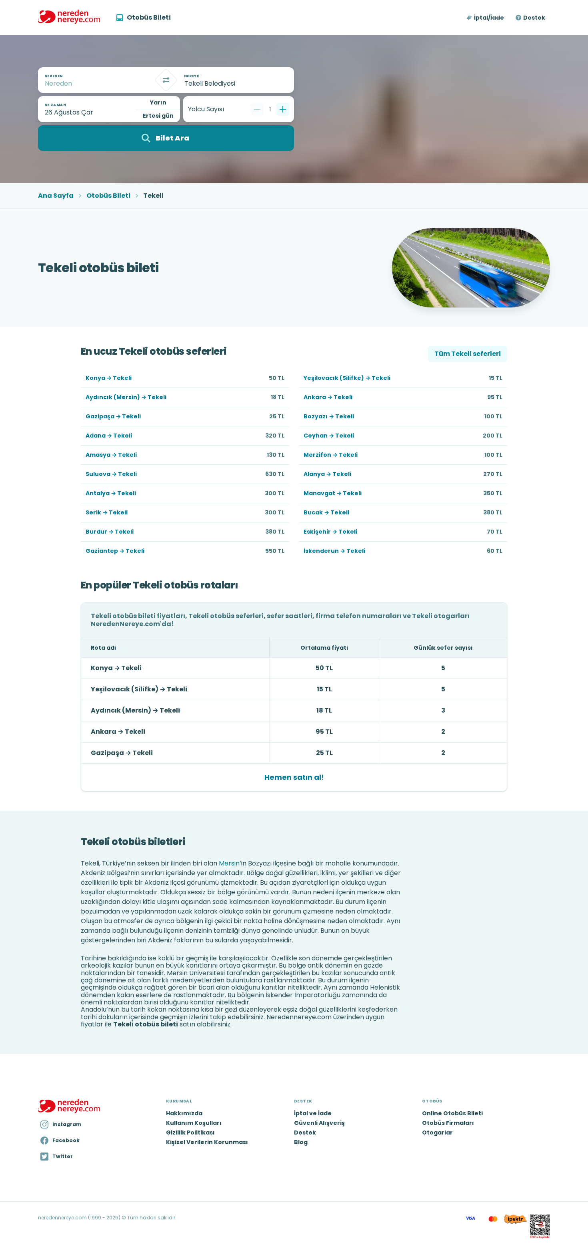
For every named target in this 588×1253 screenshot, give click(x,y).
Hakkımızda (184, 1113)
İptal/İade (489, 17)
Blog (301, 1142)
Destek (534, 17)
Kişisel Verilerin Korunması (207, 1142)
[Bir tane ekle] (282, 109)
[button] (486, 17)
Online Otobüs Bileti (452, 1113)
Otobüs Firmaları (448, 1123)
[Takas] (166, 80)
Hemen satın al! (294, 777)
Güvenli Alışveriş (319, 1123)
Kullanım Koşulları (194, 1123)
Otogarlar (437, 1133)
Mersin (229, 863)
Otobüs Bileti (108, 196)
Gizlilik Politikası (190, 1133)
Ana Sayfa (56, 196)
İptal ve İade (313, 1113)
